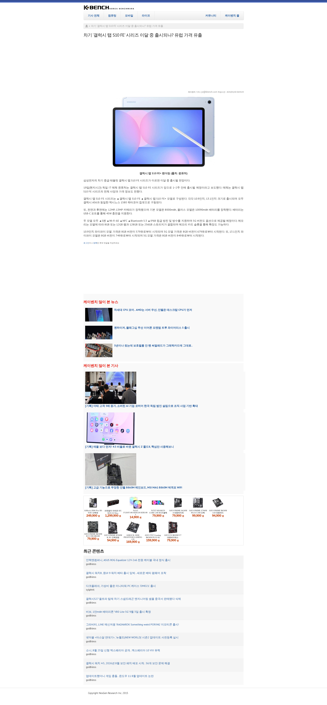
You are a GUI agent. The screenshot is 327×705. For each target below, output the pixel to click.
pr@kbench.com (209, 91)
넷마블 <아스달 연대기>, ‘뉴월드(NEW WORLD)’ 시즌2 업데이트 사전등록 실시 (132, 637)
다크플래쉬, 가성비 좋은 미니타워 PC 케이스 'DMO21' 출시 (121, 586)
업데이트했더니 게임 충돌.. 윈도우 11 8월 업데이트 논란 (120, 676)
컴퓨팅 (112, 15)
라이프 (146, 15)
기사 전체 (93, 15)
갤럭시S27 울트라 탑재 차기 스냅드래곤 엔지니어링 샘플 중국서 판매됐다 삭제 (133, 598)
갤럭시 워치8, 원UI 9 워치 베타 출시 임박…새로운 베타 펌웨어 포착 (126, 573)
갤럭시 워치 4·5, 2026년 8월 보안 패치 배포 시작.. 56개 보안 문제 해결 (128, 663)
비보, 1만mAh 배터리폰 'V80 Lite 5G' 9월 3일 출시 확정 (118, 611)
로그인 (86, 243)
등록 (95, 243)
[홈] (109, 8)
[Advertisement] (163, 63)
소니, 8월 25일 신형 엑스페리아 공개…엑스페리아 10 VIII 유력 (123, 650)
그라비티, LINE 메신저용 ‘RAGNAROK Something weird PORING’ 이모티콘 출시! (132, 624)
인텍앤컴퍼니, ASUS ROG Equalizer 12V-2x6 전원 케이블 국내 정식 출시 (128, 560)
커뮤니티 (210, 15)
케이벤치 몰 (232, 15)
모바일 (129, 15)
